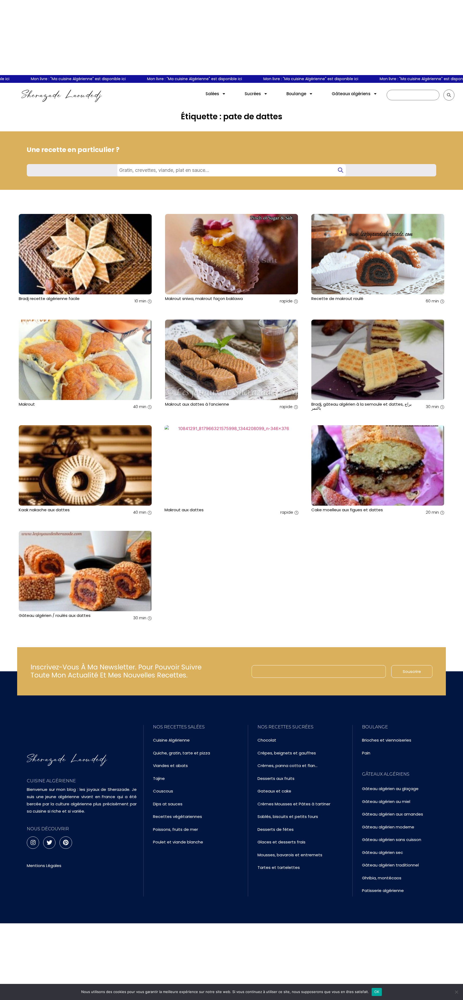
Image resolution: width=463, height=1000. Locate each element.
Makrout (27, 404)
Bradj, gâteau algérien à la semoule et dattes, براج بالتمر (361, 406)
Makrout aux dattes (184, 510)
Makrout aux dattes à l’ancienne (197, 404)
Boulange (296, 94)
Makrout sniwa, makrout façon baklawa (204, 298)
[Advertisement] (231, 37)
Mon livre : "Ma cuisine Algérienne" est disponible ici (62, 79)
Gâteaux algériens (351, 94)
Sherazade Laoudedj (61, 95)
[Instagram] (33, 842)
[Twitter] (49, 842)
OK (376, 992)
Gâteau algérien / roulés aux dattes (55, 615)
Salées (212, 94)
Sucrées (253, 94)
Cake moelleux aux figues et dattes (347, 510)
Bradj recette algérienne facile (49, 298)
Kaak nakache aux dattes (44, 510)
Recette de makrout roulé (337, 298)
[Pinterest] (65, 842)
